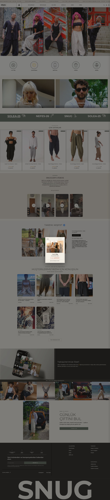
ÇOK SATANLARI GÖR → (55, 260)
